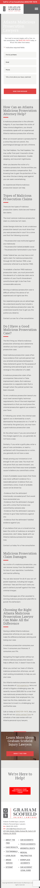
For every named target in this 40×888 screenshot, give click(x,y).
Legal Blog (10, 856)
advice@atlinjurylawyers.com (16, 829)
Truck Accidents (27, 844)
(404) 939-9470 (24, 40)
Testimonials (12, 851)
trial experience (23, 685)
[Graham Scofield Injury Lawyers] (12, 11)
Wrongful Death (27, 848)
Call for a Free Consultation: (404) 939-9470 (20, 2)
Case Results (12, 847)
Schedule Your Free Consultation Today (20, 790)
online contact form (23, 714)
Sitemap (9, 867)
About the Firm (20, 753)
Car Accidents (26, 840)
